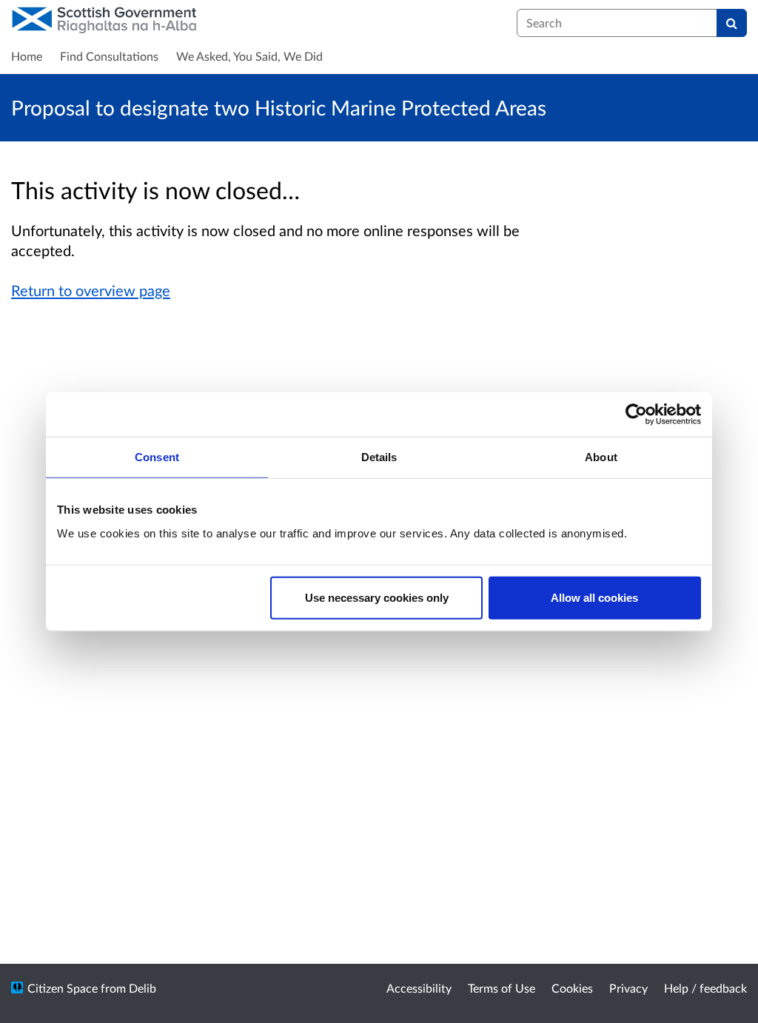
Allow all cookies (594, 597)
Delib (142, 988)
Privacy (628, 988)
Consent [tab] (157, 457)
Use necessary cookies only (377, 597)
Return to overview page (90, 290)
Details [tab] (379, 457)
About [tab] (601, 457)
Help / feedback (705, 988)
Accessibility (419, 988)
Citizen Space (62, 988)
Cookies (572, 988)
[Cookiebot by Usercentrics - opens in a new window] (636, 414)
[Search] (732, 23)
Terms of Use (501, 988)
